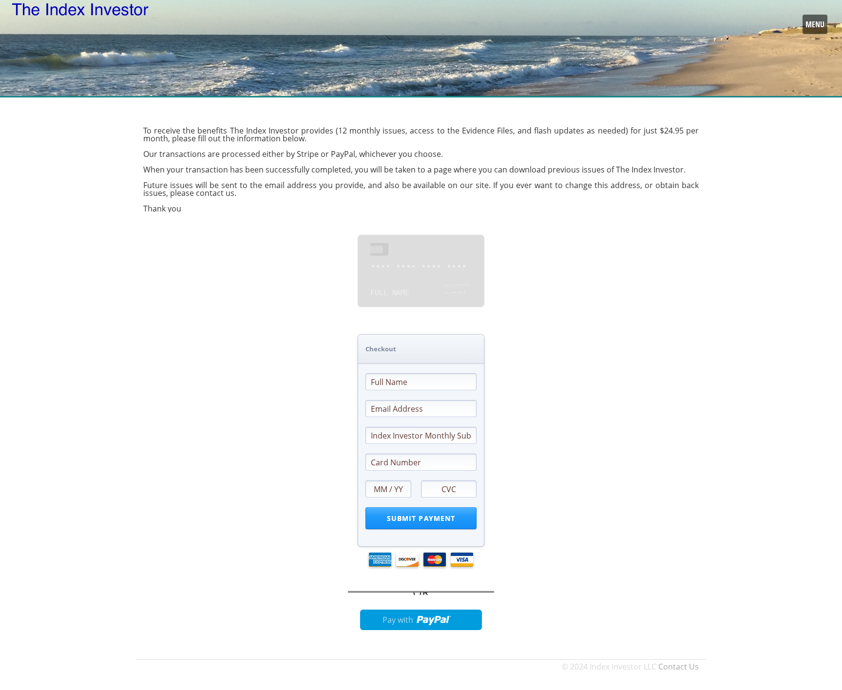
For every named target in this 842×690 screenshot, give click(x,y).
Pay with (398, 619)
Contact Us (678, 666)
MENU (814, 24)
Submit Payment (421, 518)
